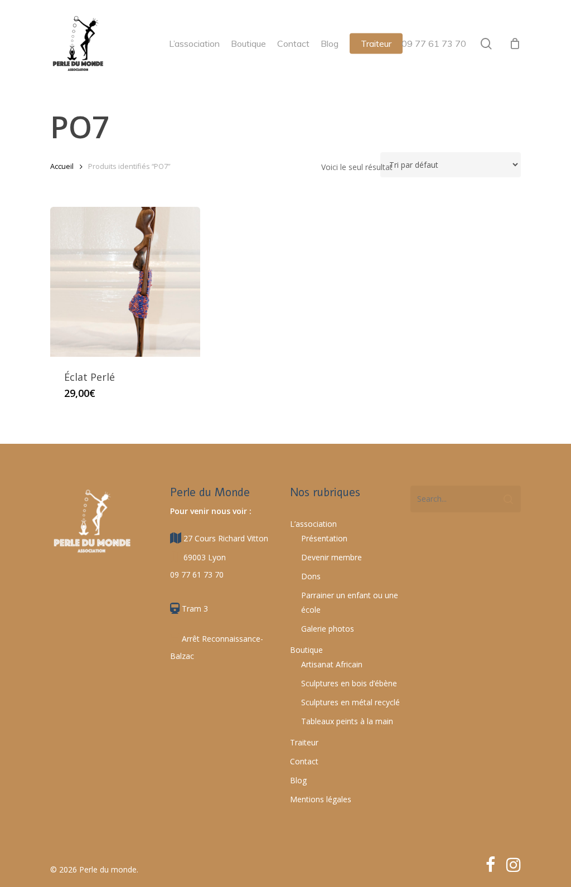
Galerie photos (327, 628)
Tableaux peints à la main (347, 721)
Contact (304, 761)
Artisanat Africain (331, 664)
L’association (313, 523)
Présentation (324, 538)
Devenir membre (331, 557)
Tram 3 (194, 608)
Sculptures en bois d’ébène (349, 683)
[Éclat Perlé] (125, 282)
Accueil (62, 166)
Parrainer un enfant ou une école (349, 602)
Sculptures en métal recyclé (350, 702)
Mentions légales (320, 799)
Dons (311, 576)
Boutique (306, 649)
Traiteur (304, 742)
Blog (298, 780)
